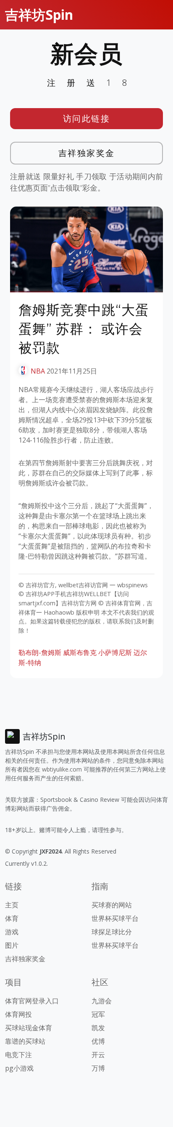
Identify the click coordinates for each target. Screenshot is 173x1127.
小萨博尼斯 (115, 652)
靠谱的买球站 (25, 1041)
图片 (11, 945)
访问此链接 (86, 118)
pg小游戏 (19, 1068)
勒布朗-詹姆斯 (39, 652)
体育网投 (18, 1014)
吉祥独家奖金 (86, 153)
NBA (38, 371)
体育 (11, 918)
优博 (98, 1041)
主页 (11, 905)
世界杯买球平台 (115, 918)
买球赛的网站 (112, 905)
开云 (98, 1054)
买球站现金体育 (28, 1027)
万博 (98, 1068)
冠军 (98, 1014)
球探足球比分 (112, 931)
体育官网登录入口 (32, 1000)
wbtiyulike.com (62, 769)
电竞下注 (18, 1054)
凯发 (98, 1027)
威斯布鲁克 (80, 652)
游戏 (11, 931)
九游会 (102, 1000)
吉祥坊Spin (39, 14)
